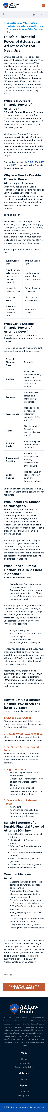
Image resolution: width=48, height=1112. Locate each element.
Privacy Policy (24, 1095)
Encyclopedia (14, 23)
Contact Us (24, 1091)
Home (24, 1059)
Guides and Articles (24, 1067)
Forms (24, 1079)
